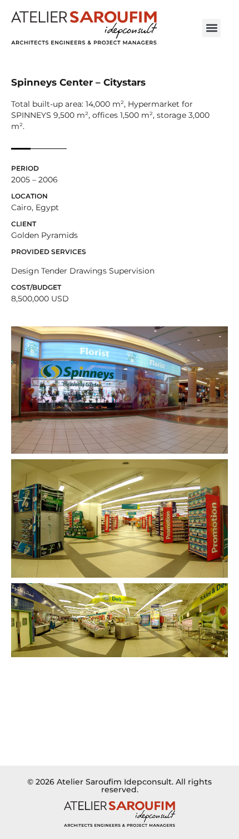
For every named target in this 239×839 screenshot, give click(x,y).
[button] (211, 28)
